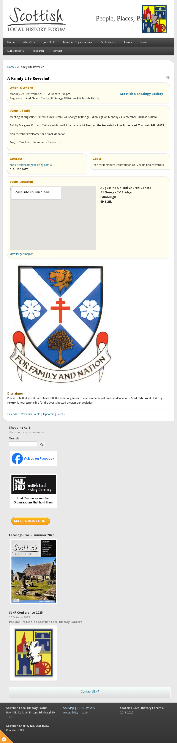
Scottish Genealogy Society (141, 94)
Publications (108, 42)
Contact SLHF (90, 691)
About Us (29, 42)
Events (128, 42)
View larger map (21, 254)
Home (11, 42)
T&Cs (80, 708)
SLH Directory (15, 50)
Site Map (68, 708)
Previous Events (30, 414)
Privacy (90, 708)
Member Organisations (77, 42)
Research (38, 50)
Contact (57, 50)
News (144, 42)
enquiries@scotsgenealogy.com (31, 164)
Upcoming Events (54, 414)
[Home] (37, 33)
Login (85, 712)
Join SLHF (49, 42)
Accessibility (70, 712)
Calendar (13, 414)
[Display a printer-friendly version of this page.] (168, 77)
